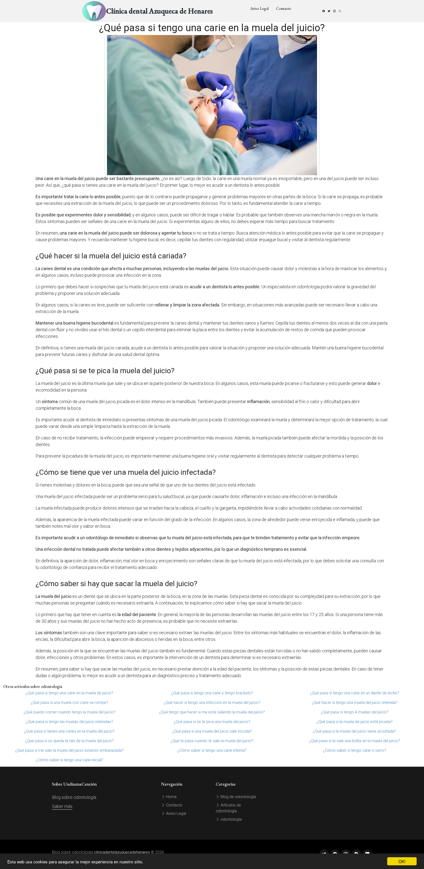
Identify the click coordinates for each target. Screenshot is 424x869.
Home (171, 796)
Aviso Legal (259, 8)
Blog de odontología (238, 796)
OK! (402, 861)
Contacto (283, 8)
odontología (231, 819)
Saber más (62, 806)
